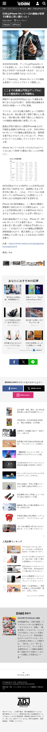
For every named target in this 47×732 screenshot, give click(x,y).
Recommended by (26, 350)
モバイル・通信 (25, 9)
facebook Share (14, 362)
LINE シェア (33, 362)
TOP (4, 9)
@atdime (14, 388)
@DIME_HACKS (36, 388)
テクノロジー (12, 9)
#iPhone (16, 24)
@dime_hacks (25, 395)
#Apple (7, 24)
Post (23, 362)
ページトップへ (23, 675)
